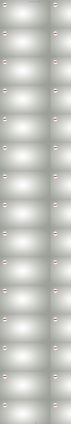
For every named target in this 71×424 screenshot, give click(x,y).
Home (29, 1)
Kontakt (39, 1)
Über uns (32, 1)
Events (36, 1)
